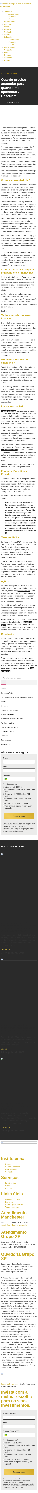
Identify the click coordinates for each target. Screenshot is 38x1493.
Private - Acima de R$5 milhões (16, 803)
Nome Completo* (9, 1414)
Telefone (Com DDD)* (11, 1431)
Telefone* (6, 775)
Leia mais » (5, 949)
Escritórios (12, 17)
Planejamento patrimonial (9, 727)
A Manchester (13, 14)
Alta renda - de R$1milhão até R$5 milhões (18, 800)
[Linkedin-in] (15, 1151)
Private (7, 27)
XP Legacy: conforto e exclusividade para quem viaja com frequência (19, 1106)
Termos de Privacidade (9, 1384)
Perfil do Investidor (7, 723)
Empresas (4, 706)
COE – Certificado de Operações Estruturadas (17, 697)
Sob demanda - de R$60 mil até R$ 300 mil (20, 791)
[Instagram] (3, 1151)
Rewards (7, 29)
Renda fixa (4, 736)
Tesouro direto (6, 744)
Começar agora (19, 816)
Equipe (11, 19)
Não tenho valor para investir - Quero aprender (19, 807)
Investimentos (9, 22)
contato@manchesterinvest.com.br (14, 1225)
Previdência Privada (8, 731)
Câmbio (3, 689)
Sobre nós (8, 11)
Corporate (8, 24)
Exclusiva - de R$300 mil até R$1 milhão (17, 795)
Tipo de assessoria (10, 784)
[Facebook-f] (9, 1151)
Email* (5, 767)
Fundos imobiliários (7, 714)
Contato (7, 34)
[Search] (3, 682)
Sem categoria (6, 740)
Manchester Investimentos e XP (12, 719)
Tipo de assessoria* (10, 1440)
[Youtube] (20, 1151)
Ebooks (3, 702)
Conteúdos (8, 32)
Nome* (5, 758)
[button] (1, 123)
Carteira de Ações (7, 693)
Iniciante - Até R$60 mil (13, 787)
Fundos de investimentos (9, 710)
